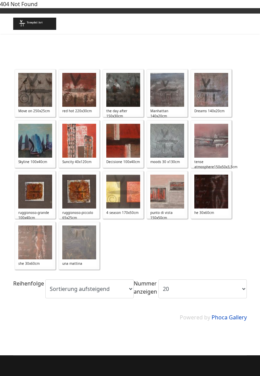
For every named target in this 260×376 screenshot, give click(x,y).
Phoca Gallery (229, 317)
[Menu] (242, 24)
